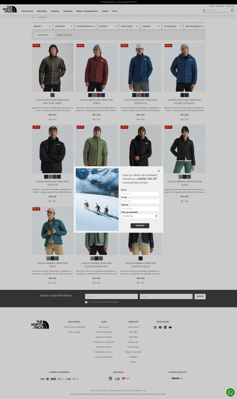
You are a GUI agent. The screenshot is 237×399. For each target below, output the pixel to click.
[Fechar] (158, 170)
